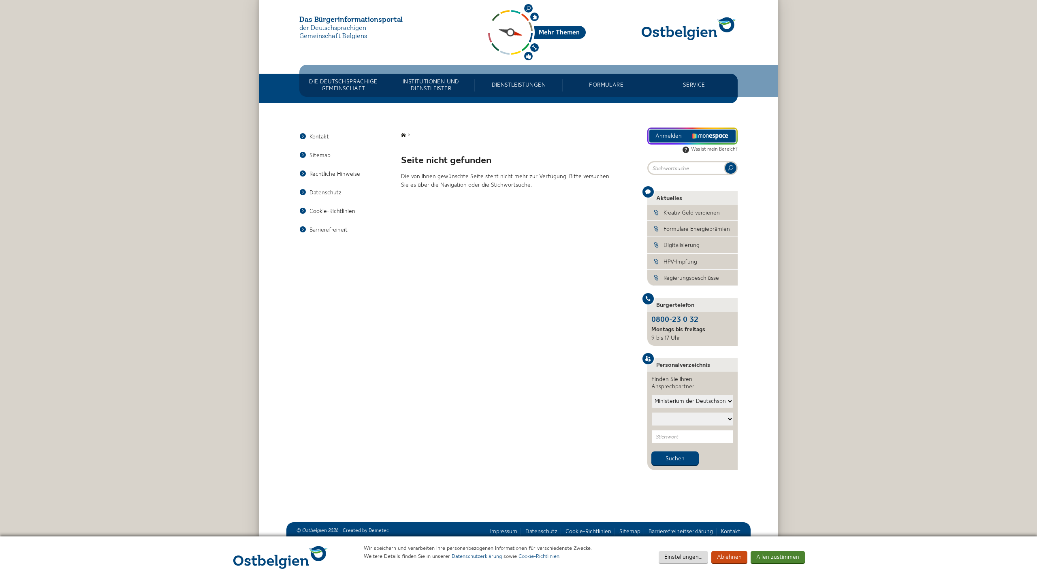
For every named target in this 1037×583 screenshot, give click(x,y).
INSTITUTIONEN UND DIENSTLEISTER (431, 85)
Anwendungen (534, 47)
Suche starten (731, 168)
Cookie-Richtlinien (538, 556)
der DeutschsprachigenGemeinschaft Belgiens (333, 32)
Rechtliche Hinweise (334, 174)
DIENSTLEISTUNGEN (519, 85)
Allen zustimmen (777, 557)
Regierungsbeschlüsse (691, 278)
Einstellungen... (683, 557)
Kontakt (319, 137)
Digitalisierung (682, 245)
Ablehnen (729, 557)
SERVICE (694, 85)
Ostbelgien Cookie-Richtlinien (280, 557)
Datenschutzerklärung (477, 556)
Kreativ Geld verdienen (692, 213)
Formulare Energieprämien (697, 229)
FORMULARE (606, 85)
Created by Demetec (366, 530)
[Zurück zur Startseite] (689, 28)
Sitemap (320, 155)
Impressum (503, 531)
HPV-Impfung (680, 262)
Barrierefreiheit (328, 230)
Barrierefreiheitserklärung (681, 531)
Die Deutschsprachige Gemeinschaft (343, 85)
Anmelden (668, 136)
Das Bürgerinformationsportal (351, 19)
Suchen (528, 8)
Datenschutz (325, 193)
